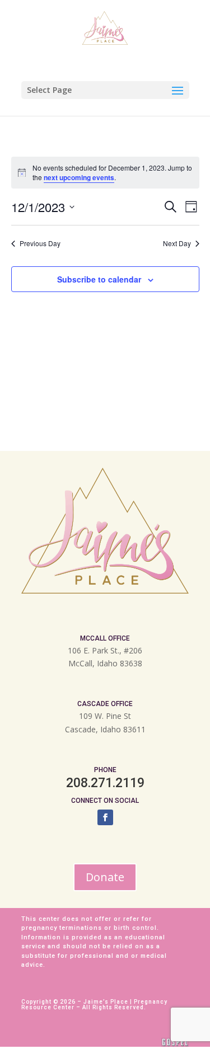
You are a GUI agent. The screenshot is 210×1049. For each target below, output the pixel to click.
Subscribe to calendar (99, 279)
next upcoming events (79, 177)
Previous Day (40, 243)
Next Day (177, 243)
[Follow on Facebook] (105, 817)
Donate (105, 877)
